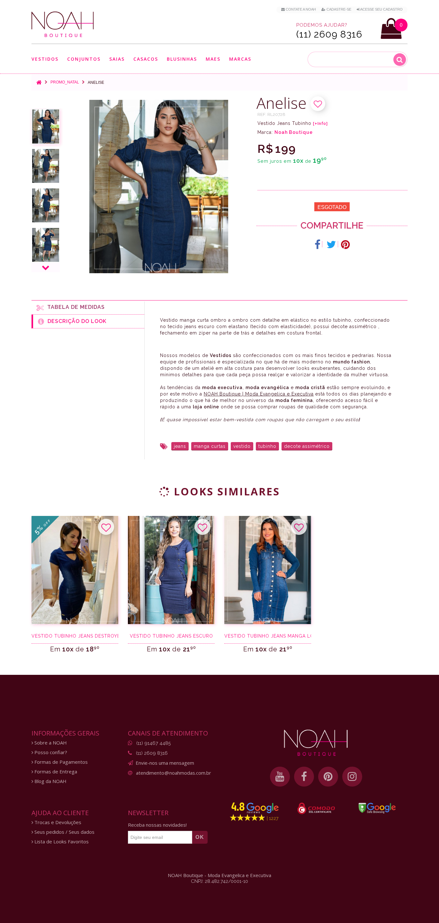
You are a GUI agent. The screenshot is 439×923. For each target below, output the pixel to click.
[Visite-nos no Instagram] (352, 777)
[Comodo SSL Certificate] (316, 808)
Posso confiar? (50, 752)
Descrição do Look (75, 321)
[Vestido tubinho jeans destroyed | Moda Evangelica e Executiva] (74, 570)
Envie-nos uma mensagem (165, 763)
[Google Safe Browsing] (377, 808)
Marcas (240, 59)
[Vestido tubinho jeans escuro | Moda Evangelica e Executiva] (171, 570)
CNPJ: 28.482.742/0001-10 (219, 881)
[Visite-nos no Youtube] (280, 777)
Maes (213, 59)
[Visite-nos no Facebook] (304, 777)
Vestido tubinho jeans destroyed (74, 636)
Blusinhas (182, 59)
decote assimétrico (307, 446)
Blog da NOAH (50, 781)
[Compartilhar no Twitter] (331, 244)
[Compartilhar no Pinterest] (345, 244)
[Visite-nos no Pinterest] (328, 777)
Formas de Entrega (55, 772)
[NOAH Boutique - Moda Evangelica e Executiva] (62, 24)
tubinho (267, 446)
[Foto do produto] (45, 126)
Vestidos (44, 59)
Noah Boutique (293, 132)
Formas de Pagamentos (60, 762)
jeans (180, 446)
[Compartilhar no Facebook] (317, 244)
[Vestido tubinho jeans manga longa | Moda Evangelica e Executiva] (267, 570)
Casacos (145, 59)
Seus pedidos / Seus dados (63, 832)
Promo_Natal (64, 82)
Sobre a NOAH (50, 743)
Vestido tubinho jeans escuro (171, 636)
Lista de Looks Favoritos (61, 842)
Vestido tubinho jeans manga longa (267, 636)
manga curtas (210, 446)
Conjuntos (84, 59)
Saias (117, 59)
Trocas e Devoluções (57, 822)
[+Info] (320, 123)
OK (199, 837)
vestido (242, 446)
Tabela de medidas (74, 307)
